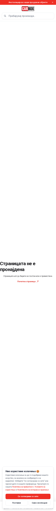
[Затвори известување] (52, 2)
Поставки (16, 503)
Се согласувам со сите (28, 496)
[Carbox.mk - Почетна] (28, 8)
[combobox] (28, 16)
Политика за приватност (23, 487)
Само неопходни (39, 503)
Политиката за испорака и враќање (33, 490)
